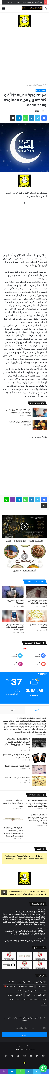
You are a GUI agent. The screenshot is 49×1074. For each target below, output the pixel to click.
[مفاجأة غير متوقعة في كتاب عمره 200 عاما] (36, 592)
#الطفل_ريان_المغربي (26, 986)
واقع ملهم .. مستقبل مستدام (38, 626)
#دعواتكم (19, 995)
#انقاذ (19, 991)
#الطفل (11, 982)
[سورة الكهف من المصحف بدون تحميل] (39, 781)
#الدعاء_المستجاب (23, 982)
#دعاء (28, 995)
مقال (44, 1004)
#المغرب (43, 991)
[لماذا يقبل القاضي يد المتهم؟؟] (13, 592)
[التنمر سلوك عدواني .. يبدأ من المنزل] (9, 956)
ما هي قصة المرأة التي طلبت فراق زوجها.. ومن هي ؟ (16, 756)
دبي (17, 999)
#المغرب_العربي (30, 991)
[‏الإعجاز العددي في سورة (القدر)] (39, 769)
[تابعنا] (4, 892)
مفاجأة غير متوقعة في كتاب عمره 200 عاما (37, 602)
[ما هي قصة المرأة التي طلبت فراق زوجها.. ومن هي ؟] (39, 758)
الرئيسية (41, 85)
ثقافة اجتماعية (31, 85)
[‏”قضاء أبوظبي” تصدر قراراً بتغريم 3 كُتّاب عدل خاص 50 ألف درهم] (24, 965)
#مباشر (9, 995)
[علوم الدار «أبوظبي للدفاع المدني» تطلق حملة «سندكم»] (9, 965)
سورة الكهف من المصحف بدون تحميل (17, 779)
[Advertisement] (24, 55)
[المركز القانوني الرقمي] (32, 8)
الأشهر (36, 710)
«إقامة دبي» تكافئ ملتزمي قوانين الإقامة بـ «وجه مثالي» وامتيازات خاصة (37, 819)
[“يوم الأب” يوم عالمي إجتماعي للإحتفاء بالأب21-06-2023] (40, 412)
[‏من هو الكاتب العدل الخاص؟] (40, 965)
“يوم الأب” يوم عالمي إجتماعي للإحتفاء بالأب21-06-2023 (18, 411)
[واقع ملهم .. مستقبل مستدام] (36, 616)
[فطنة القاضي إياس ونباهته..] (40, 425)
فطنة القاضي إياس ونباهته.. (20, 422)
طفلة (11, 999)
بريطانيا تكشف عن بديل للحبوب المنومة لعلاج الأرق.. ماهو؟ (15, 627)
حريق (44, 999)
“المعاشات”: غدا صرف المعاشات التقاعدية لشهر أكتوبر (13, 803)
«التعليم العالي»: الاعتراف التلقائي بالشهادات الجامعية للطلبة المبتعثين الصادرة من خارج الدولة (13, 832)
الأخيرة (12, 710)
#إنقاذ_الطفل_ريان (39, 982)
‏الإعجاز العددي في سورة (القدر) (17, 766)
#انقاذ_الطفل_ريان (39, 995)
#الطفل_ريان (41, 986)
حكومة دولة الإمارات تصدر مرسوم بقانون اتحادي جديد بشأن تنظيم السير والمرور (36, 803)
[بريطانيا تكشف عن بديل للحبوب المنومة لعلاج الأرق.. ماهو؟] (13, 616)
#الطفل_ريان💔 (9, 986)
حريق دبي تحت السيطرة (30, 999)
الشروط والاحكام (21, 1049)
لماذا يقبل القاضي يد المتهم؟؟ (15, 602)
